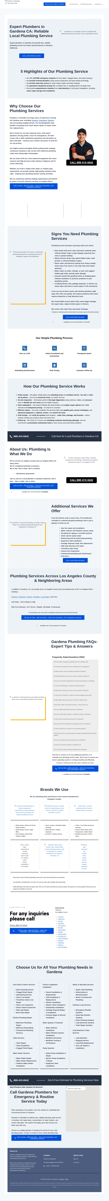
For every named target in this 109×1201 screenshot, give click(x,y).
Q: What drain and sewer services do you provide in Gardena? (71, 690)
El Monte (60, 945)
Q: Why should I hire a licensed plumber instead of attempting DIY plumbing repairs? (75, 734)
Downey (51, 120)
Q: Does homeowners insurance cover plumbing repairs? (70, 728)
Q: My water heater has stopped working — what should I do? (71, 704)
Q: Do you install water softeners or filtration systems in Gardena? (72, 714)
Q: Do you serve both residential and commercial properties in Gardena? (74, 681)
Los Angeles (45, 597)
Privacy (67, 1179)
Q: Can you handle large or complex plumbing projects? (69, 685)
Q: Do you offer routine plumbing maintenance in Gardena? (70, 749)
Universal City (62, 936)
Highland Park (62, 934)
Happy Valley (62, 930)
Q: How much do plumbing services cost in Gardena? (68, 719)
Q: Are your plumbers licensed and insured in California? (70, 740)
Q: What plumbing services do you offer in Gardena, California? (71, 676)
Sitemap (62, 1179)
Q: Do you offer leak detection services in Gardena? (68, 709)
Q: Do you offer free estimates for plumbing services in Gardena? (72, 724)
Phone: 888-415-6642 (18, 925)
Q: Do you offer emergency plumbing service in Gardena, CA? (71, 662)
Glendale (60, 940)
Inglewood (43, 120)
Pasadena (61, 943)
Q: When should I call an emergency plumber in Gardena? (70, 671)
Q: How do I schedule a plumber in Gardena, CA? (67, 745)
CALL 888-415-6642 (81, 162)
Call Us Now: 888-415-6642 (54, 4)
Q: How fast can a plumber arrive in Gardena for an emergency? (71, 666)
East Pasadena (62, 947)
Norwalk (60, 927)
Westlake (36, 597)
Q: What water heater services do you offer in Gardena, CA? (70, 700)
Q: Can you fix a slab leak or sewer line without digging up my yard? (73, 695)
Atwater (60, 932)
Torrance (34, 120)
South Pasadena (63, 938)
